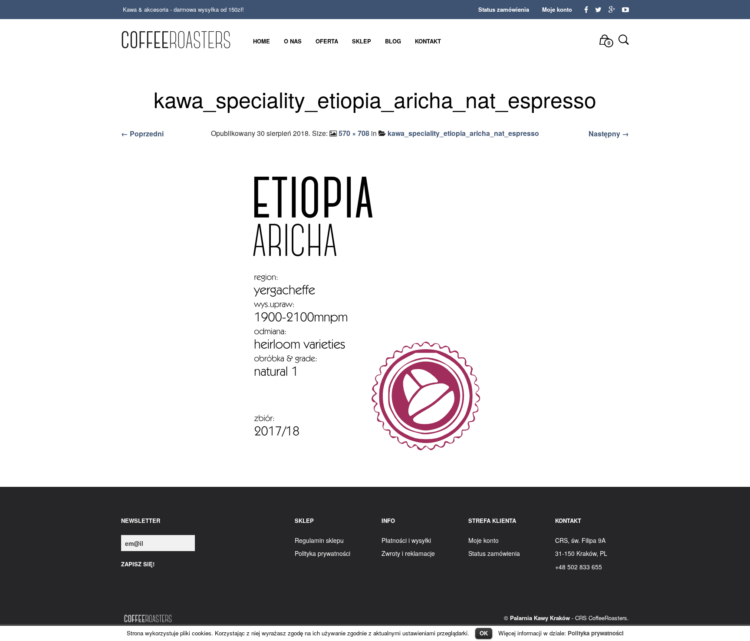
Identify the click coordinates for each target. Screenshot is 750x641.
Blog (393, 41)
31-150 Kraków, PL (581, 553)
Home (261, 41)
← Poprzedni (142, 134)
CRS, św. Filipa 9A (580, 540)
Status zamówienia (503, 9)
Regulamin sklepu (319, 540)
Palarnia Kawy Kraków (540, 618)
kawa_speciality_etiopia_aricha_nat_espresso (463, 133)
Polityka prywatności (596, 633)
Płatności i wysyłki (406, 540)
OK (484, 633)
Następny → (609, 134)
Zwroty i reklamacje (408, 553)
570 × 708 (354, 133)
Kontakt (428, 41)
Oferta (327, 41)
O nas (293, 41)
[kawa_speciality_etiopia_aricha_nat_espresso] (375, 315)
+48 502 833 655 (578, 566)
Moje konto (557, 9)
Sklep (361, 41)
